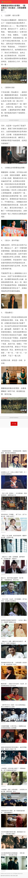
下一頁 (14, 423)
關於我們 (3, 875)
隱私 (14, 875)
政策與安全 (7, 875)
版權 (17, 875)
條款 (12, 875)
